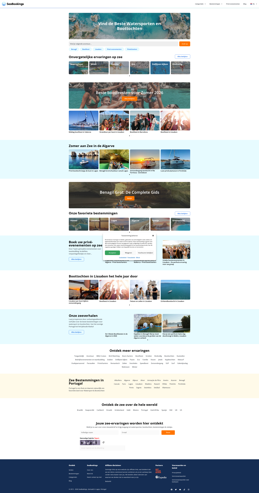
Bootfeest (139, 356)
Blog (244, 4)
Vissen (153, 360)
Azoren (174, 380)
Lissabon (95, 220)
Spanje (155, 220)
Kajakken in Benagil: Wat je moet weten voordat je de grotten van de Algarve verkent (147, 336)
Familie (115, 64)
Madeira (148, 384)
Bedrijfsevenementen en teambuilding (90, 360)
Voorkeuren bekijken (145, 253)
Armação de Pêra (154, 380)
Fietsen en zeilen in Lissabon (141, 301)
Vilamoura (166, 387)
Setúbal (157, 387)
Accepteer (112, 253)
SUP (167, 363)
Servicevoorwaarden (179, 476)
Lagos (114, 220)
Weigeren (128, 253)
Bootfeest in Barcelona (139, 132)
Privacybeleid (131, 257)
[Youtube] (180, 489)
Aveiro (165, 380)
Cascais (117, 384)
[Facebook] (171, 489)
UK (176, 410)
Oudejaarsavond (77, 363)
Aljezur (135, 380)
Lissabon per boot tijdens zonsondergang (78, 302)
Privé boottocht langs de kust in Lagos (83, 171)
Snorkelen (133, 363)
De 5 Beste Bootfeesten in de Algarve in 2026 (116, 335)
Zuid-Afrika (154, 410)
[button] (153, 236)
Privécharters (103, 363)
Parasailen (91, 363)
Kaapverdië (89, 410)
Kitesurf (181, 360)
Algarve (135, 220)
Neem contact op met (94, 477)
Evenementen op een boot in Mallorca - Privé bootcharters (145, 261)
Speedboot (144, 363)
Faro (124, 384)
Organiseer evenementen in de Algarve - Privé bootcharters (117, 261)
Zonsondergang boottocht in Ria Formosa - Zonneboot (142, 171)
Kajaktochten (170, 360)
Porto (131, 387)
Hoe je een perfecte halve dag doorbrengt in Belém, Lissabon (174, 335)
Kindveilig (177, 64)
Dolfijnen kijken (160, 64)
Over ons (90, 470)
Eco (133, 64)
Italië (128, 410)
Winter (134, 367)
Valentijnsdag (182, 363)
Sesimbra (147, 387)
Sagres (138, 387)
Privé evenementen (233, 4)
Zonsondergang (157, 363)
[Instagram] (188, 489)
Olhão (164, 384)
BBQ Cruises (101, 356)
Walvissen (126, 367)
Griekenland (178, 220)
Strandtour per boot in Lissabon (111, 132)
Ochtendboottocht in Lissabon (172, 301)
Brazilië (80, 410)
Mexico (136, 410)
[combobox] (123, 43)
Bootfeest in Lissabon (169, 132)
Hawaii (73, 220)
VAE (170, 410)
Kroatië (109, 410)
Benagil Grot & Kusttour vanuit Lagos (113, 171)
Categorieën (199, 4)
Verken (71, 470)
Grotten (149, 356)
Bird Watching (114, 356)
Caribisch (100, 410)
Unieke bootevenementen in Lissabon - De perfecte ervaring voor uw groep (175, 262)
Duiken (110, 360)
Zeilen (124, 363)
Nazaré (157, 384)
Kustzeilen (181, 356)
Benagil (182, 380)
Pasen (132, 360)
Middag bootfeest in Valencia (80, 132)
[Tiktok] (184, 489)
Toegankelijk (79, 356)
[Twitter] (175, 489)
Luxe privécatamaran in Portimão (173, 171)
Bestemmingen (215, 4)
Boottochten (76, 64)
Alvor (143, 380)
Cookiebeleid (122, 257)
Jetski (94, 64)
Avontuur (90, 356)
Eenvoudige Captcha (89, 438)
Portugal (144, 410)
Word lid (90, 474)
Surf (173, 363)
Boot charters (127, 356)
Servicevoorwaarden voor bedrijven (180, 481)
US (181, 410)
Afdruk (138, 257)
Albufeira (118, 380)
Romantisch (115, 363)
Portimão (181, 384)
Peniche (173, 384)
